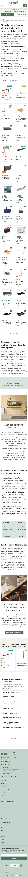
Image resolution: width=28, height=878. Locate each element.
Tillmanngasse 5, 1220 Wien (9, 757)
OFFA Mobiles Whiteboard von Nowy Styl (20, 283)
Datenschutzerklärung (17, 860)
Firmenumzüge (4, 798)
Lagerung (3, 795)
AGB (2, 810)
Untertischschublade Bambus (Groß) (7, 98)
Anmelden (14, 858)
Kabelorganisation (7, 529)
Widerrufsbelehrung (5, 807)
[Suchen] (25, 5)
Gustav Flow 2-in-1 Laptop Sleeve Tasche (20, 220)
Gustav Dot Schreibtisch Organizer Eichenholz (5, 261)
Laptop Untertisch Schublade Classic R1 (6, 324)
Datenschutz (4, 812)
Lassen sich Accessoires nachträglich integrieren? (13, 718)
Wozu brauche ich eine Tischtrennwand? (13, 697)
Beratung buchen (5, 827)
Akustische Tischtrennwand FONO (6, 303)
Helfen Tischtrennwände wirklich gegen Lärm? (13, 723)
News (2, 839)
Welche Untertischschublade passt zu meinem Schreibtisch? (13, 702)
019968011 (5, 759)
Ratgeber (3, 842)
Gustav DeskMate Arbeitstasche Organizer (20, 240)
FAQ (2, 830)
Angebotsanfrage (5, 824)
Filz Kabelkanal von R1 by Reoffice (20, 158)
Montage (3, 792)
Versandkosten (4, 804)
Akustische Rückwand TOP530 (7, 158)
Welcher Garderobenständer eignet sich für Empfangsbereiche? (13, 712)
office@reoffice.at (7, 761)
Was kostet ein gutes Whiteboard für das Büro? (13, 728)
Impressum (3, 815)
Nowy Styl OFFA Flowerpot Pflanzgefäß (20, 199)
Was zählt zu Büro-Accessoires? (13, 692)
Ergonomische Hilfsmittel (9, 533)
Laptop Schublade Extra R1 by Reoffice (21, 302)
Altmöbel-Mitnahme (5, 786)
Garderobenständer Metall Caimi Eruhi (20, 98)
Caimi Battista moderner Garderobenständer (7, 199)
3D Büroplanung (5, 789)
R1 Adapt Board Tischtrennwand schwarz (6, 179)
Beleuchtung (6, 536)
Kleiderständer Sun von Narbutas (20, 138)
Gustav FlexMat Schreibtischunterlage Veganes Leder (21, 118)
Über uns (3, 833)
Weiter (17, 333)
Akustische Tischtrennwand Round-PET (6, 139)
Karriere (3, 836)
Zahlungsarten (4, 818)
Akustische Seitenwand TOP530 (7, 117)
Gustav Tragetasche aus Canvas (7, 219)
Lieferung (3, 783)
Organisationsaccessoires (9, 526)
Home (2, 19)
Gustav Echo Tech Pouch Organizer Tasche (6, 240)
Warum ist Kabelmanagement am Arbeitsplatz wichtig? (13, 707)
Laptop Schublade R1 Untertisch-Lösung (21, 323)
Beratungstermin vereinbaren (14, 632)
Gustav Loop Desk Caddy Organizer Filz (7, 282)
